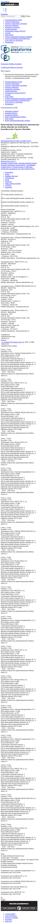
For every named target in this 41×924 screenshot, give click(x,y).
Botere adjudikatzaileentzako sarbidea (17, 120)
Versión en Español (11, 917)
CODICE (8, 185)
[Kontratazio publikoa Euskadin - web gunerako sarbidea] (2, 898)
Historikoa (8, 187)
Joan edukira (5, 2)
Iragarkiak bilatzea (11, 113)
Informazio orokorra (11, 111)
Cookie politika (10, 914)
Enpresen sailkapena (12, 25)
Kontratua (8, 182)
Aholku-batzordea (11, 29)
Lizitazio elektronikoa (12, 22)
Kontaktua (4, 14)
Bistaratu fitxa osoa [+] (8, 161)
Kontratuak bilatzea (11, 115)
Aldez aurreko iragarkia (13, 183)
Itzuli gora (8, 921)
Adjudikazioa (9, 178)
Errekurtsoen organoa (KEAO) (15, 31)
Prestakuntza (9, 42)
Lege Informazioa (11, 916)
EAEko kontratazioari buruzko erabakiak (18, 37)
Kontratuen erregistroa (12, 27)
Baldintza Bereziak (11, 176)
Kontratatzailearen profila (13, 20)
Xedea (7, 174)
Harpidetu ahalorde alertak (27, 163)
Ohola (7, 180)
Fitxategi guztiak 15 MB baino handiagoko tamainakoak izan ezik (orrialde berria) (17, 168)
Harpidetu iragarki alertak (9, 163)
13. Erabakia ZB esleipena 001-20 (12, 342)
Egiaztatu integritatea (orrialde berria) (13, 165)
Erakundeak (9, 172)
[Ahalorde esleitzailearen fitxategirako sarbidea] (12, 139)
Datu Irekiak (9, 35)
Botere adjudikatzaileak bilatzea (15, 117)
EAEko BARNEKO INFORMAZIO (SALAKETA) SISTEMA (17, 39)
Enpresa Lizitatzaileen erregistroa (16, 23)
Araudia (7, 33)
